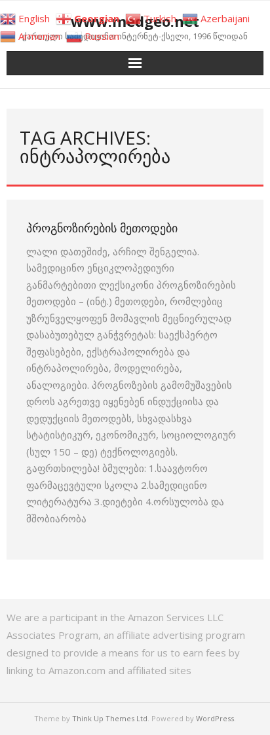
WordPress (215, 718)
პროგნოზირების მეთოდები (102, 228)
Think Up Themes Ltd (109, 718)
